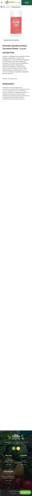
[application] (25, 492)
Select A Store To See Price (11, 40)
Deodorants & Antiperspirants (19, 7)
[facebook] (14, 448)
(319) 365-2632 (8, 483)
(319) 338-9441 (8, 467)
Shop (8, 7)
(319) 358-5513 (23, 467)
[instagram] (18, 448)
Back (3, 7)
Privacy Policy (13, 493)
